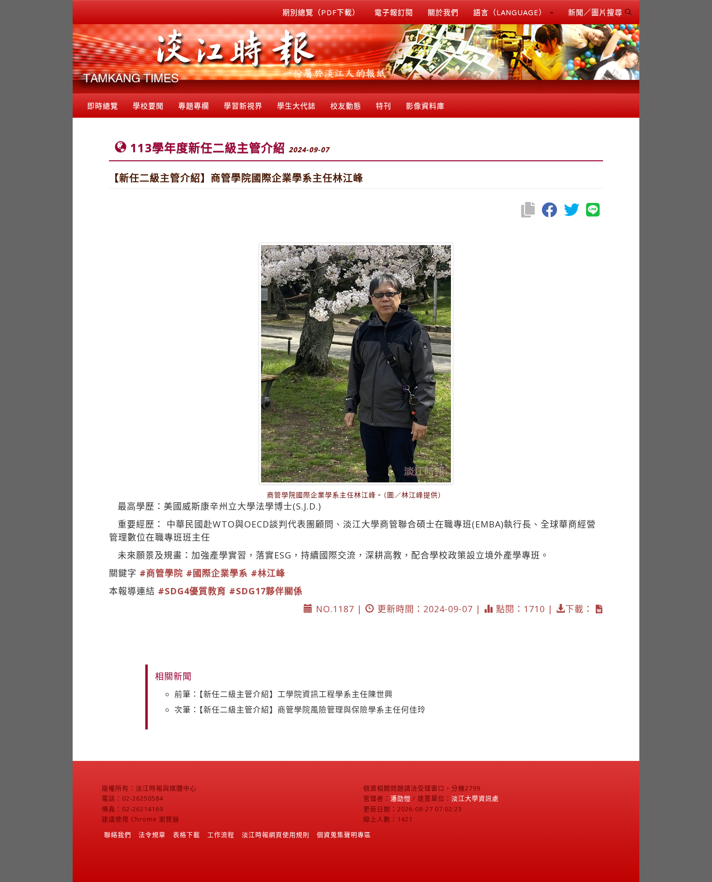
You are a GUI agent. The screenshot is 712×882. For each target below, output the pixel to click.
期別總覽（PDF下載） (321, 12)
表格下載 (186, 834)
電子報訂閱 (393, 12)
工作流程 (220, 834)
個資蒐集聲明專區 (344, 834)
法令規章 (152, 834)
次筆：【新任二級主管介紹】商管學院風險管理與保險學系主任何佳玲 (300, 709)
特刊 (383, 105)
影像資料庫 (425, 105)
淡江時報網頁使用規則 (276, 834)
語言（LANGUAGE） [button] (511, 12)
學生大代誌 (296, 105)
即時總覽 (102, 105)
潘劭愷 (400, 798)
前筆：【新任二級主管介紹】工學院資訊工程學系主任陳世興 (283, 694)
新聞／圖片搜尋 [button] (596, 12)
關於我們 (443, 12)
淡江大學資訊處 (475, 798)
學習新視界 (243, 105)
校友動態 (345, 105)
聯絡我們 (117, 834)
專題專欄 (193, 105)
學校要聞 (148, 105)
